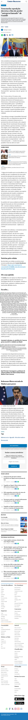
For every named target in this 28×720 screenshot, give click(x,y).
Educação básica (18, 587)
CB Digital (3, 616)
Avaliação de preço (4, 675)
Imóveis (16, 653)
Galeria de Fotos (18, 641)
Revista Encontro (20, 676)
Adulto (16, 659)
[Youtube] (18, 709)
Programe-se (3, 641)
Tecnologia (3, 606)
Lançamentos (17, 632)
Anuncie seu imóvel (18, 629)
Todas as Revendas (4, 682)
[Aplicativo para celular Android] (19, 703)
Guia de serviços (18, 636)
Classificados (18, 649)
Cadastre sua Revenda (5, 684)
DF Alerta (16, 668)
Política (2, 591)
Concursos (18, 609)
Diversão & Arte (4, 598)
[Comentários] (12, 35)
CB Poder (16, 672)
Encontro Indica (17, 684)
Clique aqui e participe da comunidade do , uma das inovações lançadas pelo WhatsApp (13, 266)
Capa (2, 587)
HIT (1, 644)
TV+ (2, 646)
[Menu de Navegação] (2, 1)
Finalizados (17, 618)
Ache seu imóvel (18, 627)
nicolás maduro (20, 437)
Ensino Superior (17, 589)
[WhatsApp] (2, 35)
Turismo (2, 608)
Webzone (3, 632)
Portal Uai (16, 690)
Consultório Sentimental (5, 629)
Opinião (2, 603)
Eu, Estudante (19, 585)
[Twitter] (7, 35)
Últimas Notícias (18, 596)
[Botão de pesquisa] (26, 1)
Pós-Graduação (17, 605)
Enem (16, 594)
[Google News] (10, 35)
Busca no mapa (17, 631)
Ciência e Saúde (4, 601)
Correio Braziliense (7, 585)
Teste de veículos (4, 674)
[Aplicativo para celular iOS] (19, 699)
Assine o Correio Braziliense (6, 621)
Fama (2, 627)
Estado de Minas (18, 688)
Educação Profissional (19, 603)
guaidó (12, 437)
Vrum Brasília (17, 674)
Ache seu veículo (4, 668)
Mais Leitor (3, 648)
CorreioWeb (4, 625)
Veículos (16, 654)
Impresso (4, 611)
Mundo (6, 26)
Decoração (17, 639)
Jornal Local (17, 670)
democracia (5, 437)
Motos (2, 679)
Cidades (2, 589)
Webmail (2, 634)
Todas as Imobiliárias (18, 645)
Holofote (2, 605)
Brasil (2, 592)
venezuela (5, 440)
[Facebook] (5, 35)
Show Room (17, 638)
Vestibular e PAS (18, 599)
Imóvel (17, 625)
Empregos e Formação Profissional (19, 657)
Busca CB (3, 618)
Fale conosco (17, 606)
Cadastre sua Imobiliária (19, 646)
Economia (3, 594)
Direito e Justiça (4, 614)
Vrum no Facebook (4, 681)
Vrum (2, 666)
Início (2, 26)
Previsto (16, 613)
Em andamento (17, 614)
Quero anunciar (17, 651)
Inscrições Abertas (18, 616)
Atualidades (17, 682)
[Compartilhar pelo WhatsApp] (18, 482)
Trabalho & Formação (18, 591)
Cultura (16, 598)
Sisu (15, 601)
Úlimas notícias (17, 634)
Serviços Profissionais (19, 661)
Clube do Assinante (4, 620)
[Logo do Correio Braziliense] (14, 1)
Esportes (2, 599)
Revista (16, 680)
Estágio (16, 592)
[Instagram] (15, 709)
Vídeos (2, 677)
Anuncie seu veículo (4, 670)
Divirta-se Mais (5, 637)
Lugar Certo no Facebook (19, 643)
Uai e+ (16, 692)
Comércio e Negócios (18, 662)
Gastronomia (3, 631)
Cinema (2, 639)
